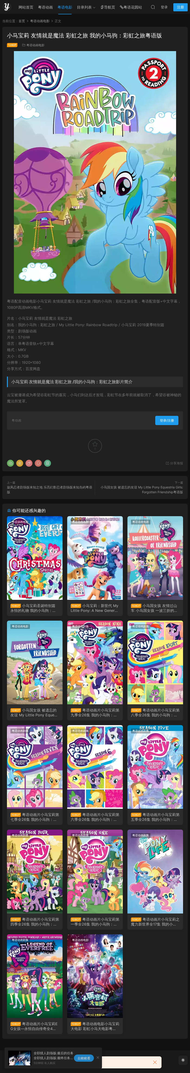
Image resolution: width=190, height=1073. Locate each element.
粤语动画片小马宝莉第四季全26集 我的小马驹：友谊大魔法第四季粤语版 (34, 921)
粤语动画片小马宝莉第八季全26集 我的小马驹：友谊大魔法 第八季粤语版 (155, 712)
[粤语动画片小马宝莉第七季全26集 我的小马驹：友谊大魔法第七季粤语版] (35, 767)
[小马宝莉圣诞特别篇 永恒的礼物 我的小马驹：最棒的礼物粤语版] (35, 558)
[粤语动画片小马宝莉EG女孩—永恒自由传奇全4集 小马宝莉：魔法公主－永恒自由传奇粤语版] (35, 976)
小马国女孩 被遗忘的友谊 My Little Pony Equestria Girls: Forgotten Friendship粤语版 (34, 712)
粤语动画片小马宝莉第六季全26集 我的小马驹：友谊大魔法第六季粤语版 (95, 817)
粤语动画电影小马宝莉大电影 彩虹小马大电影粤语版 (95, 1026)
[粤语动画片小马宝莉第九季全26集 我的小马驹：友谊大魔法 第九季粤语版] (95, 662)
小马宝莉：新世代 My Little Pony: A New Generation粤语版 (95, 608)
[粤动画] (7, 7)
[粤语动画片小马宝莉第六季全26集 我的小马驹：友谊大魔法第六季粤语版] (95, 767)
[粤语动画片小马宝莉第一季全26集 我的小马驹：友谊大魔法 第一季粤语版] (95, 871)
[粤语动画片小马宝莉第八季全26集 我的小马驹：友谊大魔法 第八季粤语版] (155, 662)
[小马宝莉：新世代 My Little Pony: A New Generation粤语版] (95, 558)
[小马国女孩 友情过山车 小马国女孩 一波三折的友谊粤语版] (155, 558)
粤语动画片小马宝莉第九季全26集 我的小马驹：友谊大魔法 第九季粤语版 (95, 712)
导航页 (109, 7)
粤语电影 (64, 7)
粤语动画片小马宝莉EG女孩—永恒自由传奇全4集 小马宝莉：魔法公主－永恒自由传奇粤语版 (34, 1026)
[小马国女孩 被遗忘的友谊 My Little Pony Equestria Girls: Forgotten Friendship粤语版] (35, 662)
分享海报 (176, 463)
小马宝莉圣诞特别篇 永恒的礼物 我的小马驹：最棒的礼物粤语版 (33, 608)
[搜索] (153, 7)
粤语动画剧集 (80, 626)
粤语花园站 (133, 7)
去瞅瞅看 (83, 1058)
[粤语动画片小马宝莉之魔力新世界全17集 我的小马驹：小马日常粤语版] (155, 871)
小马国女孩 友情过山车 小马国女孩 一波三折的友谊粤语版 (154, 608)
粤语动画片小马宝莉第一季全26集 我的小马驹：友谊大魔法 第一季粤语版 (95, 921)
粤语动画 (45, 7)
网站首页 (26, 7)
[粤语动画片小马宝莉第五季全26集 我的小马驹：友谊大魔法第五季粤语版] (155, 767)
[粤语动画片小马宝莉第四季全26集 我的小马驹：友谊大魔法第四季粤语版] (35, 871)
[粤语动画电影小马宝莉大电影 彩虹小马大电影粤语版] (95, 976)
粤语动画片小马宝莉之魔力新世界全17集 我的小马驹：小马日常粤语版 (155, 921)
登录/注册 (167, 420)
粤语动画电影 (35, 45)
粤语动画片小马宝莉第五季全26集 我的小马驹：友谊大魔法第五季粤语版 (155, 817)
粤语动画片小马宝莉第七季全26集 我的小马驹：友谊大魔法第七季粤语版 (34, 817)
